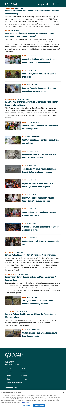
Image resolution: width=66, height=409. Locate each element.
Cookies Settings (25, 405)
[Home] (11, 4)
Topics (9, 372)
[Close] (63, 393)
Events (23, 372)
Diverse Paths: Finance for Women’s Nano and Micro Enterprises (30, 254)
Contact (24, 379)
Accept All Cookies (39, 405)
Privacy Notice (25, 402)
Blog (8, 379)
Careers (24, 375)
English (41, 5)
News (23, 368)
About (9, 368)
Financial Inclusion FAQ (15, 383)
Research (10, 375)
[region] (33, 399)
